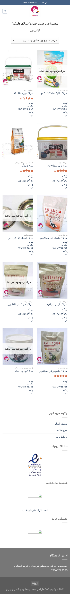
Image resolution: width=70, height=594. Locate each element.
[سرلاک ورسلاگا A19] (52, 141)
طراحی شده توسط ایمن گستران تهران (25, 589)
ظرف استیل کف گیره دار (20, 238)
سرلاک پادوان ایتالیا (24, 371)
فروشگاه (62, 430)
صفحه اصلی (60, 423)
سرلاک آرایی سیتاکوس (56, 304)
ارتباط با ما (61, 436)
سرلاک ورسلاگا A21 (23, 93)
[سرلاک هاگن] (18, 141)
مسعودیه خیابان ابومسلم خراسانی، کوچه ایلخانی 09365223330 (40, 568)
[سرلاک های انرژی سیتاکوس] (52, 213)
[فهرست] (65, 11)
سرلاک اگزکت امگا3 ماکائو (54, 93)
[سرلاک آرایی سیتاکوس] (52, 280)
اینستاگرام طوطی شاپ (35, 510)
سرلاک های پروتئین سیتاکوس (53, 371)
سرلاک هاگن (27, 165)
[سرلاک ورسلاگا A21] (18, 68)
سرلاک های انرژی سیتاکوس (53, 238)
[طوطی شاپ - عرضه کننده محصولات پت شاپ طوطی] (35, 11)
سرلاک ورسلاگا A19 (57, 165)
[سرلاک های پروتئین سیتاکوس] (52, 346)
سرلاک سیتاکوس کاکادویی (20, 304)
